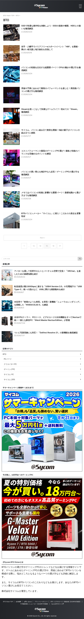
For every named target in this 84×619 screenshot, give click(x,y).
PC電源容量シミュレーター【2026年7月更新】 (34, 604)
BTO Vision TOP (8, 601)
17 (60, 246)
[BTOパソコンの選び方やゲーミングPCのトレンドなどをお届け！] (41, 6)
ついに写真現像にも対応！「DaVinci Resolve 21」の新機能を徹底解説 (46, 332)
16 (53, 246)
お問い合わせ (28, 601)
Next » (42, 238)
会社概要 (18, 601)
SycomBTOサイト (56, 604)
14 (40, 246)
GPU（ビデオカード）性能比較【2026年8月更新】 (66, 601)
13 (34, 246)
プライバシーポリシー (41, 601)
